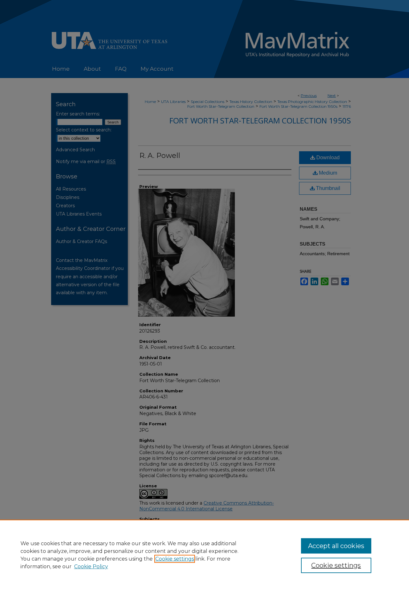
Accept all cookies (336, 546)
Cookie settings (174, 559)
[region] (204, 555)
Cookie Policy (91, 566)
